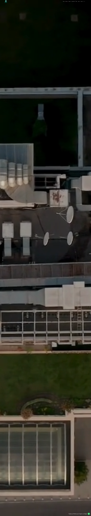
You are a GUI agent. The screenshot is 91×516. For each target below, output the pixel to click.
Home (64, 1)
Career (79, 1)
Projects (69, 1)
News (76, 1)
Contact (82, 1)
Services (66, 1)
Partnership (73, 1)
